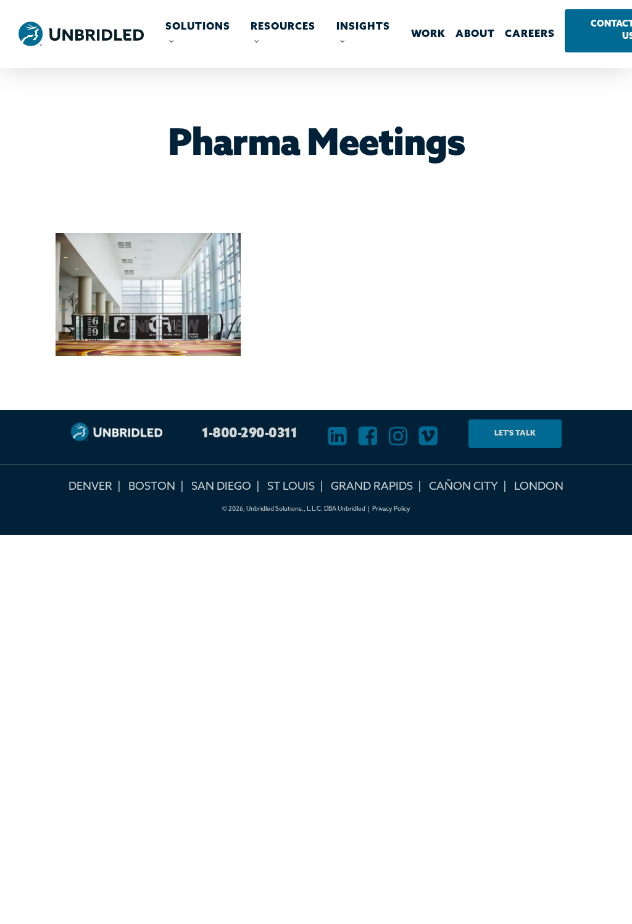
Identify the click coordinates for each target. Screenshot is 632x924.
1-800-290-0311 (249, 434)
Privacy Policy (391, 509)
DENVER (90, 486)
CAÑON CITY (463, 486)
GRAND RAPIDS (372, 486)
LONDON (538, 486)
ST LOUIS (291, 486)
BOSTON (151, 486)
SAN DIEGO (221, 486)
